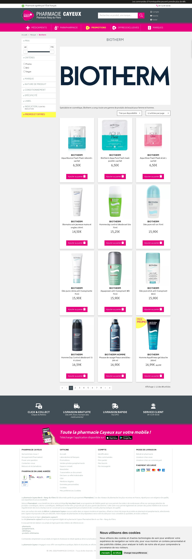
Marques (157, 28)
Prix (27, 41)
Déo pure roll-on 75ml (153, 224)
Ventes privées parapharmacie (72, 463)
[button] (129, 113)
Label (28, 101)
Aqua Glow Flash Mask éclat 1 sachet (153, 160)
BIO (27, 67)
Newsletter (64, 469)
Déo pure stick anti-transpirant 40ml (153, 293)
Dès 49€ (77, 414)
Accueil (24, 35)
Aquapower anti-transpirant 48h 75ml (115, 293)
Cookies (63, 488)
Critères (30, 58)
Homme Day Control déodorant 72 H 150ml (76, 359)
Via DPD (115, 413)
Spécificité (31, 95)
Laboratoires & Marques (69, 457)
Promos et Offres (35, 114)
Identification (103, 454)
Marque (33, 35)
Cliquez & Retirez (39, 413)
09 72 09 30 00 (153, 413)
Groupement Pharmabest (32, 457)
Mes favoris (102, 463)
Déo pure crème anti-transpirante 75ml (77, 293)
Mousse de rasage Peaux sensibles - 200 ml (115, 359)
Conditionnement (35, 90)
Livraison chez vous (144, 457)
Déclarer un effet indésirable (71, 476)
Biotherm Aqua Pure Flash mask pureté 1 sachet (115, 160)
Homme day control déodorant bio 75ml (115, 226)
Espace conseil (66, 466)
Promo (28, 64)
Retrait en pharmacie (144, 454)
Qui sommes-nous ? (30, 454)
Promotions (98, 28)
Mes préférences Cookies (70, 491)
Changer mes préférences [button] (135, 553)
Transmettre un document (71, 473)
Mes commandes (105, 457)
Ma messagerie (104, 466)
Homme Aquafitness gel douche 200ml (153, 359)
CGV (61, 479)
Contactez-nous (28, 463)
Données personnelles (69, 485)
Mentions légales (67, 482)
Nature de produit (35, 84)
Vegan (28, 71)
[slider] (25, 52)
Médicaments (39, 28)
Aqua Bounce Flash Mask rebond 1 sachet (76, 160)
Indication (35, 107)
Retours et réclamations (31, 466)
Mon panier (102, 460)
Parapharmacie (69, 28)
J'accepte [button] (105, 553)
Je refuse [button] (117, 553)
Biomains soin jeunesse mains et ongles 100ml (76, 226)
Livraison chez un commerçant (149, 460)
